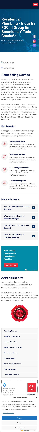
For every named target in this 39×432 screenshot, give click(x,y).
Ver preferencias (19, 428)
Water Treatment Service (12, 364)
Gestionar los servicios (8, 413)
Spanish (26, 430)
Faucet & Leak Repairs (12, 336)
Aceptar (19, 418)
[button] (36, 398)
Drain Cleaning (9, 358)
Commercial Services (11, 375)
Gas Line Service (10, 369)
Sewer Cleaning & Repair (13, 347)
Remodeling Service (11, 353)
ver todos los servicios (15, 40)
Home (3, 40)
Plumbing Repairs (10, 331)
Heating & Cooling (10, 342)
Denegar (19, 423)
